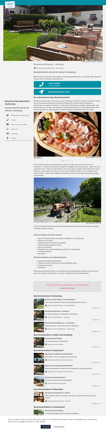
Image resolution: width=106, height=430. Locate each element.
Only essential (59, 427)
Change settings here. (67, 288)
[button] (62, 161)
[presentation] (34, 160)
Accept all (45, 427)
